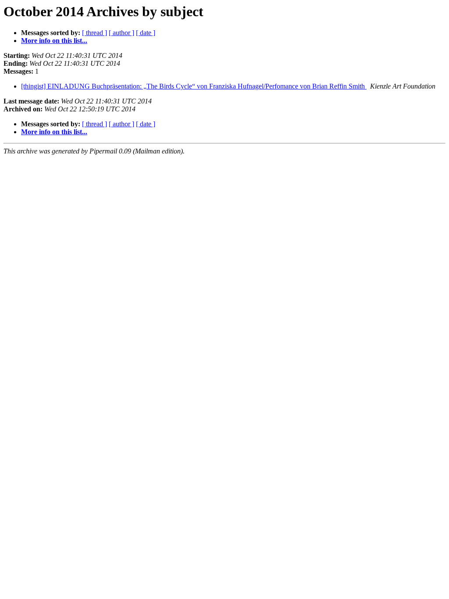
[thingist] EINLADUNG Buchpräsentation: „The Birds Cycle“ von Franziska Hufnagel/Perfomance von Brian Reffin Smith (194, 86)
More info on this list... (54, 40)
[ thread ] (94, 32)
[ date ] (145, 32)
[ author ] (121, 32)
